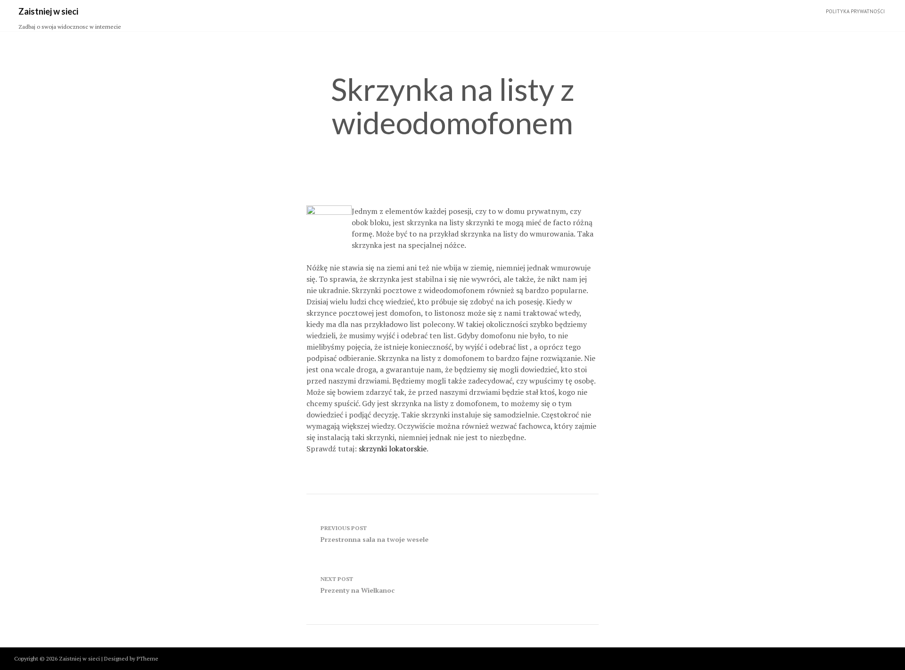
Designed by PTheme (131, 658)
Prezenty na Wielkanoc (358, 585)
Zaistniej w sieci (48, 11)
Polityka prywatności (855, 11)
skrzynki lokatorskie (393, 448)
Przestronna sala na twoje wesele (374, 534)
